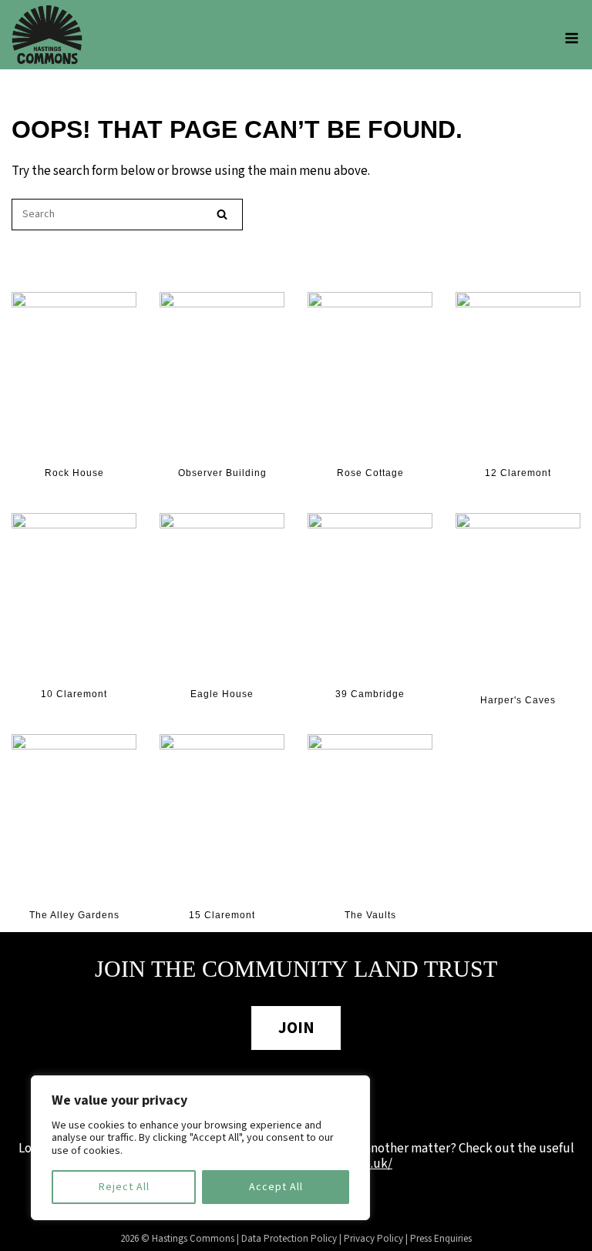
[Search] (222, 214)
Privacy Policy (373, 1239)
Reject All (124, 1187)
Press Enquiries (441, 1239)
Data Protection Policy (289, 1239)
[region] (200, 1147)
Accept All (276, 1187)
